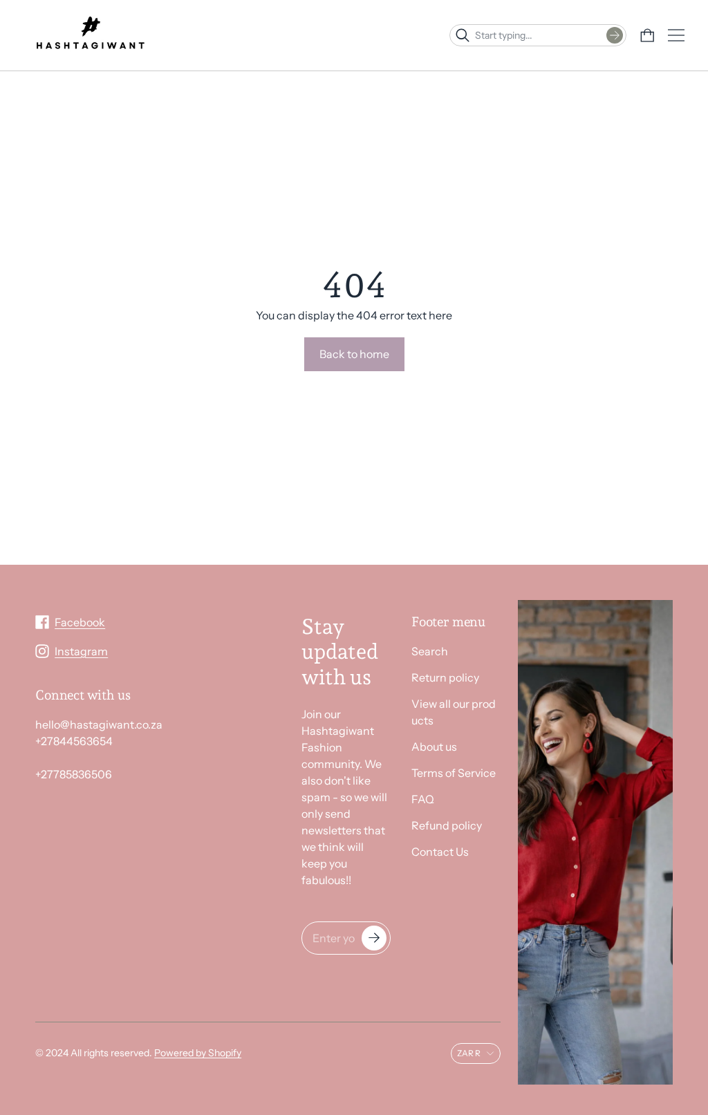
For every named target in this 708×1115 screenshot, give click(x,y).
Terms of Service (453, 773)
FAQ (422, 799)
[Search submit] (614, 35)
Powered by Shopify (197, 1053)
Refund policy (446, 825)
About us (434, 746)
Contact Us (440, 852)
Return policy (445, 677)
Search (429, 651)
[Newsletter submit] (374, 938)
